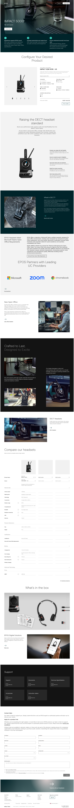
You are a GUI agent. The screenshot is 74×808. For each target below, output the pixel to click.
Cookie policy (30, 803)
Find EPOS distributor (7, 800)
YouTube (39, 797)
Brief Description (7, 761)
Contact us (6, 797)
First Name (6, 735)
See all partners (7, 291)
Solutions (28, 3)
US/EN (68, 1)
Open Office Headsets (8, 321)
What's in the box (28, 806)
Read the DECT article (48, 218)
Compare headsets (22, 806)
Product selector (16, 806)
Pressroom (39, 799)
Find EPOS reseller (7, 799)
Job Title (5, 745)
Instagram (39, 798)
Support (33, 806)
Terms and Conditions (36, 803)
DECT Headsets (53, 430)
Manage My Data (23, 803)
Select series (23, 476)
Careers (5, 798)
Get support (29, 796)
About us (5, 796)
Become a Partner (18, 796)
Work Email (6, 740)
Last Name (40, 735)
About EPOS (38, 3)
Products (23, 3)
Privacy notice (18, 803)
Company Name (41, 740)
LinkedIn (39, 796)
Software (33, 3)
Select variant (23, 479)
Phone (39, 745)
